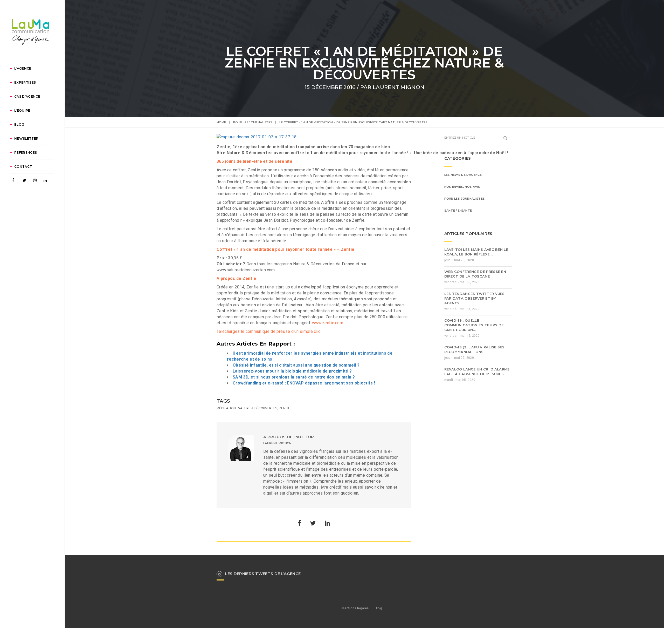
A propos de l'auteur (288, 436)
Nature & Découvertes (257, 408)
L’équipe (22, 110)
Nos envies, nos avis (462, 186)
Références (25, 152)
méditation (226, 408)
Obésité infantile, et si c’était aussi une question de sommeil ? (296, 365)
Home (221, 122)
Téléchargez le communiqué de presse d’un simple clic (269, 331)
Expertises (25, 82)
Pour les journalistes (252, 122)
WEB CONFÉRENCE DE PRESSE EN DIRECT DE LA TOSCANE (475, 273)
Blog (19, 124)
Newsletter (26, 138)
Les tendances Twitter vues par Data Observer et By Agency (474, 298)
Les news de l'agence (463, 175)
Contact (23, 166)
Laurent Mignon (398, 87)
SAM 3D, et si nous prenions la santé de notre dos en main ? (294, 377)
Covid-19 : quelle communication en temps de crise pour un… (474, 325)
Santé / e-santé (458, 210)
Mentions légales (355, 608)
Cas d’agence (27, 96)
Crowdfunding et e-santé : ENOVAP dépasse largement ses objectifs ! (304, 383)
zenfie (284, 408)
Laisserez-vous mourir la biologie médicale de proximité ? (292, 371)
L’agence (22, 68)
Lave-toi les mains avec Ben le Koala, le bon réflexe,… (476, 251)
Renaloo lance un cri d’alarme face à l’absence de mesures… (477, 371)
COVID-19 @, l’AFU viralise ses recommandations (474, 349)
